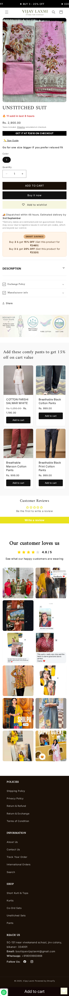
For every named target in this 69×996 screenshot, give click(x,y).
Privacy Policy (15, 798)
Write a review (34, 520)
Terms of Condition (18, 821)
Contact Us (13, 849)
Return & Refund (16, 805)
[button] (6, 12)
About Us (12, 842)
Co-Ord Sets (14, 908)
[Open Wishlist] (64, 991)
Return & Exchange (18, 813)
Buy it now (34, 195)
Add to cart (18, 420)
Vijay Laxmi (28, 981)
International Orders (18, 864)
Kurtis (10, 900)
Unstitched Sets (16, 915)
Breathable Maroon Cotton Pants (16, 466)
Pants (10, 923)
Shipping (21, 127)
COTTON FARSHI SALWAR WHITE (17, 401)
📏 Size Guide (11, 140)
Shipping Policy (16, 790)
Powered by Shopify (45, 981)
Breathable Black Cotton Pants (50, 401)
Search (11, 872)
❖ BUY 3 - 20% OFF (27, 3)
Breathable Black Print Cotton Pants (50, 466)
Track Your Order (17, 856)
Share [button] (9, 303)
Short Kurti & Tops (17, 893)
